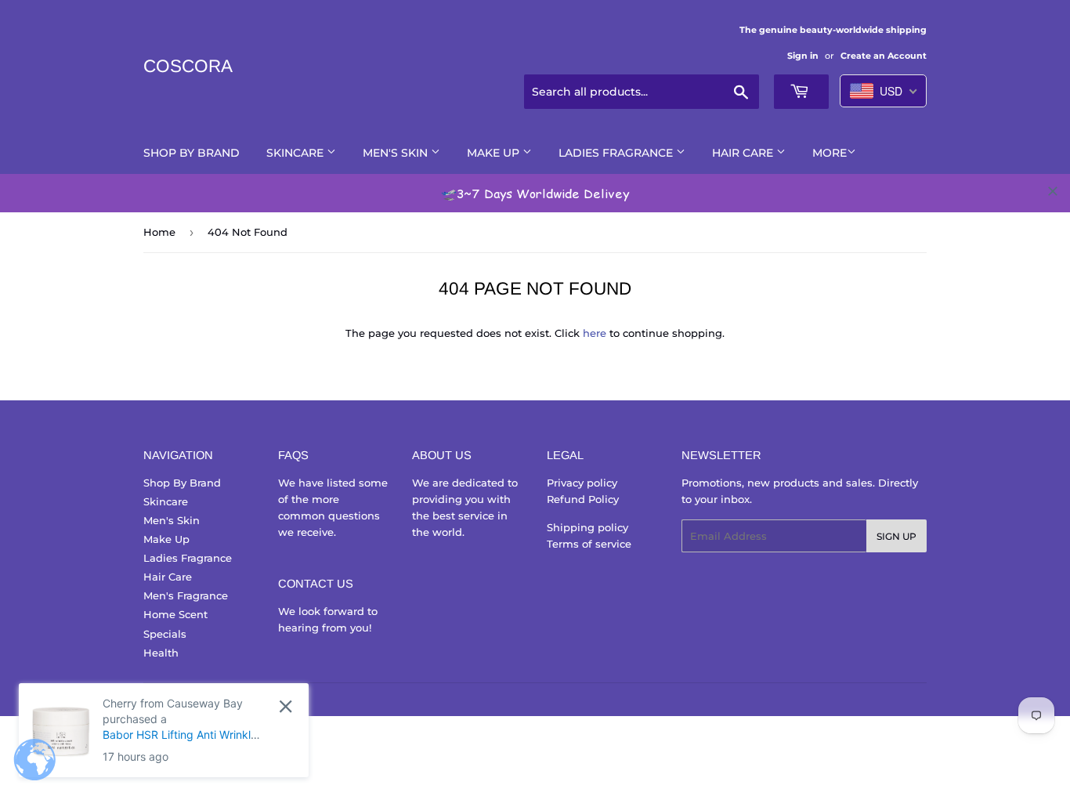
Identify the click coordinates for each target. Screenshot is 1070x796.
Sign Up (896, 536)
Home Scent (175, 614)
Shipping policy (587, 527)
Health (161, 652)
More (829, 153)
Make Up (494, 153)
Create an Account (883, 55)
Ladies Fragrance (617, 153)
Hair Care (744, 153)
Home (159, 232)
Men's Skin (397, 153)
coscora (188, 66)
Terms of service (589, 543)
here (594, 333)
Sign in (803, 55)
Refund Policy (583, 499)
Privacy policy (582, 482)
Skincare (296, 153)
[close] (1053, 191)
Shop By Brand (191, 153)
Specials (164, 634)
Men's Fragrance (185, 595)
